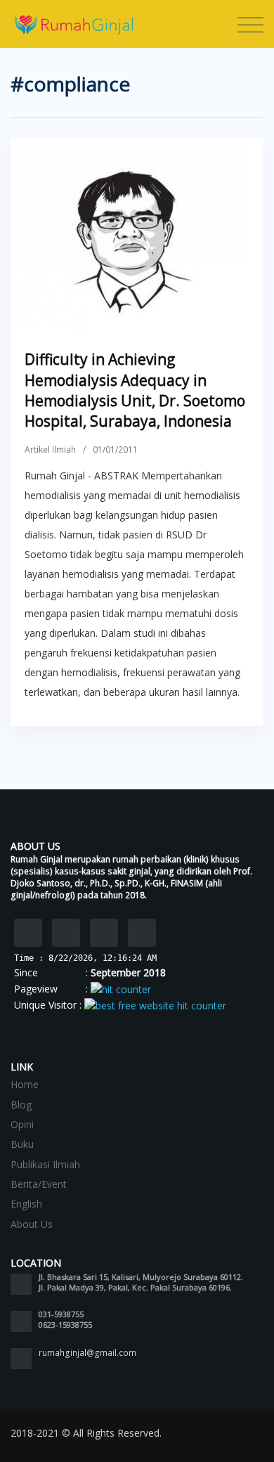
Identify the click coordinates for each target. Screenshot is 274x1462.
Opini (22, 1124)
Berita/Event (39, 1184)
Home (25, 1084)
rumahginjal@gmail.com (87, 1353)
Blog (21, 1104)
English (26, 1203)
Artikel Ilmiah (50, 449)
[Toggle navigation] (250, 25)
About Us (32, 1224)
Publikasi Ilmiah (45, 1164)
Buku (22, 1144)
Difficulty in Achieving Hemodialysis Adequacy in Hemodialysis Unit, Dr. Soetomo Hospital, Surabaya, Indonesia (135, 390)
